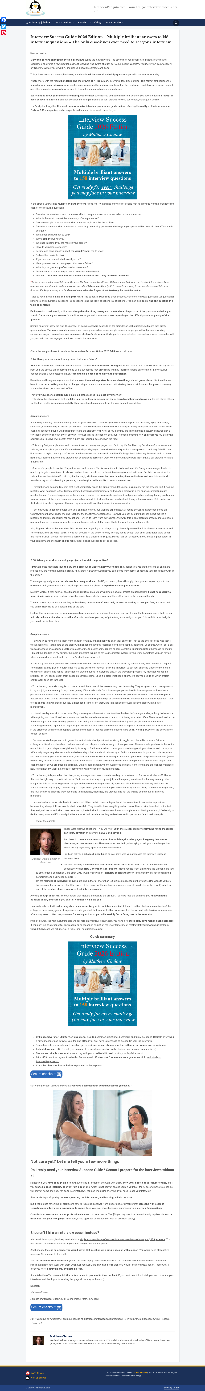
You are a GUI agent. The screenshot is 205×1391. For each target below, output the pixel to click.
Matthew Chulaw (61, 1336)
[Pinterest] (4, 32)
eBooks (82, 22)
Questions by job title (38, 22)
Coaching (95, 22)
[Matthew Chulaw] (38, 1342)
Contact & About (114, 22)
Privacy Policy (171, 1388)
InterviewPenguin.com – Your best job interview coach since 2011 (136, 9)
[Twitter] (4, 26)
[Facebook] (4, 20)
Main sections (64, 22)
